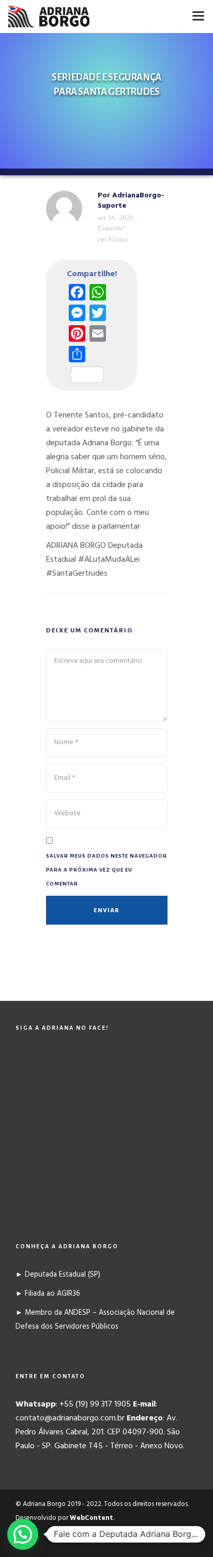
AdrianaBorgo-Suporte (131, 201)
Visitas (118, 239)
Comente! (112, 227)
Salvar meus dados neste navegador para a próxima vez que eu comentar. (106, 869)
